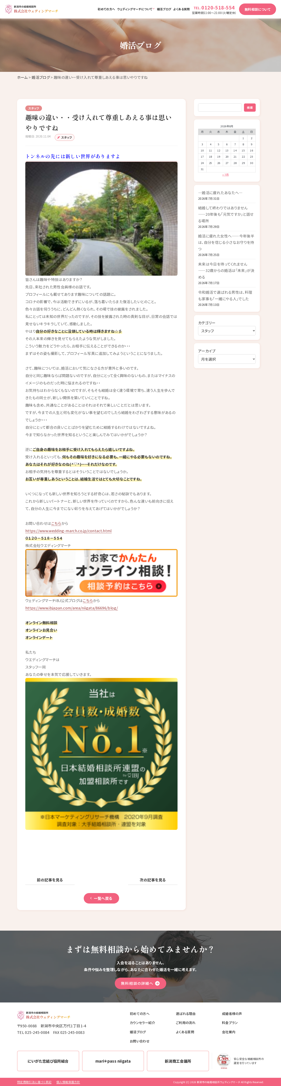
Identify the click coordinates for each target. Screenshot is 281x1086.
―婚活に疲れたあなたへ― (220, 192)
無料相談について (258, 9)
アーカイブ (207, 350)
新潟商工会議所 (178, 1061)
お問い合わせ (139, 1041)
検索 (250, 108)
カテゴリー (207, 322)
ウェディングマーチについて (134, 9)
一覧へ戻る (103, 898)
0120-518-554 (218, 7)
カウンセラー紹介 (142, 1022)
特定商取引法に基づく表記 (34, 1082)
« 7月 (225, 175)
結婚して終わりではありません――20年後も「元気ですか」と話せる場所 (226, 214)
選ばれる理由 (186, 1013)
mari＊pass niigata (113, 1061)
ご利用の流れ (185, 1022)
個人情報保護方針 (68, 1082)
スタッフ (66, 137)
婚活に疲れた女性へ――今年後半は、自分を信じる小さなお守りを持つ (226, 242)
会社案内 (228, 1031)
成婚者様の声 (232, 1013)
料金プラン (230, 1022)
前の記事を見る (50, 879)
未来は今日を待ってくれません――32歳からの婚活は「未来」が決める (226, 270)
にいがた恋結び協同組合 (48, 1061)
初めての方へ (106, 9)
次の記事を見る (153, 879)
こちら (56, 523)
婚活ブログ (164, 9)
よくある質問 (181, 9)
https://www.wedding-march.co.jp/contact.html (68, 530)
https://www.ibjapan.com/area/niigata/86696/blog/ (71, 607)
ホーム (22, 77)
